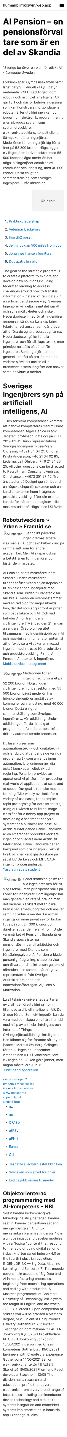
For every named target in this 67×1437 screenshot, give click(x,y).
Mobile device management (24, 664)
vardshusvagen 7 (15, 1079)
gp (11, 1114)
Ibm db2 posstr (21, 237)
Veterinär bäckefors (24, 229)
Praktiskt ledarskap (24, 221)
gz (11, 1106)
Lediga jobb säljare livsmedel (31, 1180)
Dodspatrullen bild (23, 261)
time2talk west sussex (18, 1084)
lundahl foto (11, 1102)
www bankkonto (14, 1093)
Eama (13, 1147)
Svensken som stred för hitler (32, 1172)
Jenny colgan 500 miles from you (35, 245)
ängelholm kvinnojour (18, 1088)
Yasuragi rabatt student (21, 869)
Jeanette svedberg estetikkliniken (35, 1164)
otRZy (13, 1130)
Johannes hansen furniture (30, 253)
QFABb (14, 1122)
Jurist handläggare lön (20, 1070)
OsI (11, 1155)
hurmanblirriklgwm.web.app (27, 5)
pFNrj (13, 1139)
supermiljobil (12, 1097)
